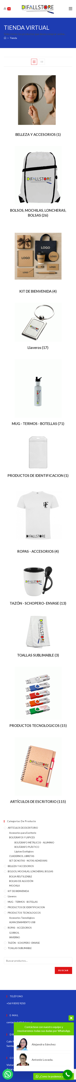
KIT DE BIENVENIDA (18, 891)
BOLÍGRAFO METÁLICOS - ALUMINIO (34, 842)
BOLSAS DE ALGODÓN (21, 881)
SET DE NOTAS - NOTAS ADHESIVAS (28, 860)
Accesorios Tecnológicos (22, 917)
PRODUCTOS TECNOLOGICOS (24, 912)
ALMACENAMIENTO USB (22, 922)
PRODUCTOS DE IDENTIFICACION (26, 907)
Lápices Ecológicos (24, 851)
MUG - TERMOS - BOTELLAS (23, 901)
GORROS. (14, 932)
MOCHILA (14, 885)
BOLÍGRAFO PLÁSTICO (26, 847)
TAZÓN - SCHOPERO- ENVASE (24, 942)
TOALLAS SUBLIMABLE (20, 948)
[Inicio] (5, 38)
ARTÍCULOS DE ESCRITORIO (23, 827)
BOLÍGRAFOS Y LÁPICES (22, 837)
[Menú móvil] (70, 8)
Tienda (13, 38)
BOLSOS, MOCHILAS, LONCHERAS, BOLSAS (30, 871)
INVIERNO (14, 937)
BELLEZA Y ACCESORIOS (21, 866)
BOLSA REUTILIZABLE (20, 876)
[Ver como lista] (42, 62)
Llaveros (12, 896)
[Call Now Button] (67, 1074)
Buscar (63, 970)
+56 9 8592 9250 (16, 1003)
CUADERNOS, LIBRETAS (21, 856)
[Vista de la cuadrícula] (34, 62)
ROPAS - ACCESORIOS (20, 927)
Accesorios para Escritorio (22, 832)
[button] (7, 1074)
